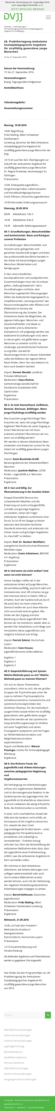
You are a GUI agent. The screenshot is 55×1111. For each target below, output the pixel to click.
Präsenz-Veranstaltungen (18, 1040)
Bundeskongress (13, 1051)
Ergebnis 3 (10, 665)
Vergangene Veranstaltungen (20, 1079)
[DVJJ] (23, 17)
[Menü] (47, 17)
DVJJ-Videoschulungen (16, 1068)
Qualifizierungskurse (15, 1057)
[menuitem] (47, 17)
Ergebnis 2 (10, 661)
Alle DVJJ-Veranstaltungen (18, 1029)
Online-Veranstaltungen (17, 1035)
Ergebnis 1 (10, 657)
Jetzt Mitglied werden (27, 9)
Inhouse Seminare (14, 1062)
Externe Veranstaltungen (18, 1073)
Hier (6, 972)
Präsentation (11, 179)
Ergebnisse (10, 395)
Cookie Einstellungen (36, 1107)
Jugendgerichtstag (14, 1046)
